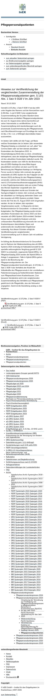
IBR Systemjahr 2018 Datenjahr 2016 (25, 579)
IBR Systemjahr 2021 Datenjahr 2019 (25, 572)
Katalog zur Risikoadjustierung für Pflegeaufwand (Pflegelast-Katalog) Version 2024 (31, 627)
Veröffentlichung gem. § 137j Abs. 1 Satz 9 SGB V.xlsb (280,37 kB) (23, 326)
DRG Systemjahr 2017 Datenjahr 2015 (26, 530)
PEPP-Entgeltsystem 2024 (16, 411)
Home (8, 654)
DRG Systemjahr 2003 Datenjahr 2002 (26, 566)
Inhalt (8, 672)
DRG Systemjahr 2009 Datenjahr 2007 (26, 551)
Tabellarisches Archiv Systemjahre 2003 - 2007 (27, 487)
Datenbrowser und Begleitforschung (20, 459)
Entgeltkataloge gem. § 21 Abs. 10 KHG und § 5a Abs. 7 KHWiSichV (24, 430)
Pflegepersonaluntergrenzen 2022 (29, 635)
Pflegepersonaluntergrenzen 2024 (29, 595)
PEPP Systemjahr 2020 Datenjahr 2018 (26, 496)
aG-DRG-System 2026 (15, 419)
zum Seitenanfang (8, 695)
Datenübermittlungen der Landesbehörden (23, 467)
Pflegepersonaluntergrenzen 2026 (19, 378)
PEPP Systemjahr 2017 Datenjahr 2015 (26, 504)
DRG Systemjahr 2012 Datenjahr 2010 (26, 543)
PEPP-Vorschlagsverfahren (16, 448)
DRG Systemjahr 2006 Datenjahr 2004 (26, 559)
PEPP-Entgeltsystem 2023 (16, 414)
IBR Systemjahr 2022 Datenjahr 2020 (25, 569)
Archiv (8, 354)
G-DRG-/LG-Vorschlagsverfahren (19, 450)
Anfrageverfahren (13, 465)
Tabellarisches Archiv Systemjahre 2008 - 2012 (27, 483)
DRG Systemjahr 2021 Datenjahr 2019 (26, 520)
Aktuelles (9, 659)
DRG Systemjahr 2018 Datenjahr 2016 (26, 527)
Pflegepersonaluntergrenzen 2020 (29, 641)
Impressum (10, 667)
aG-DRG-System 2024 (15, 424)
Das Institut (10, 371)
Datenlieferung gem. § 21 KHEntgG (20, 442)
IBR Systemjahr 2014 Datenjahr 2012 (25, 590)
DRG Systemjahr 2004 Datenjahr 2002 (26, 564)
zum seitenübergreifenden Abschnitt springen (24, 66)
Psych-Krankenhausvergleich (17, 403)
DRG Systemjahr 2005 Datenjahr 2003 (26, 561)
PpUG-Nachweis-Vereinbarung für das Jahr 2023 (31, 614)
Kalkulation (10, 457)
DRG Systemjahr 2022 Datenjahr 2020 (26, 517)
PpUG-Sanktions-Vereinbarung (28, 622)
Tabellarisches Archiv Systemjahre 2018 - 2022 (27, 475)
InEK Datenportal (13, 376)
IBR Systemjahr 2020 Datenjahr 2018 (25, 574)
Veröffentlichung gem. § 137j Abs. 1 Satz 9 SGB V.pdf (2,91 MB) (23, 305)
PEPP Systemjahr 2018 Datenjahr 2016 (26, 501)
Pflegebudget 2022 (13, 389)
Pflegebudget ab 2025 (15, 384)
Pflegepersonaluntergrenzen (17, 357)
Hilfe (8, 675)
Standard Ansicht (17, 47)
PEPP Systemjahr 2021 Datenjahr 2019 (26, 494)
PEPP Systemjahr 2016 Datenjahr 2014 (26, 507)
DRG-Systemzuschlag (14, 440)
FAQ (8, 470)
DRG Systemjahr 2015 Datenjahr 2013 (26, 535)
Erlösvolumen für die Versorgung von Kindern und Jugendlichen (24, 436)
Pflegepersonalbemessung (16, 397)
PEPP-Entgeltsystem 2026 (16, 406)
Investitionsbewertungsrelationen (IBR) (21, 433)
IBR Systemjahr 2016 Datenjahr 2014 (25, 585)
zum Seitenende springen (16, 69)
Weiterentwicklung (28, 619)
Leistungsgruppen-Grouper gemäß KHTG (22, 373)
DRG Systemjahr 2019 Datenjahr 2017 (26, 525)
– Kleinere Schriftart (19, 42)
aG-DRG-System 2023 (15, 427)
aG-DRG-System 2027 (15, 416)
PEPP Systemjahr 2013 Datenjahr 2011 (26, 514)
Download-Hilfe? (9, 308)
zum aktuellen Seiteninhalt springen (20, 58)
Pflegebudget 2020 (13, 394)
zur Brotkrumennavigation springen (20, 61)
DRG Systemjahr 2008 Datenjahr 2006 (26, 553)
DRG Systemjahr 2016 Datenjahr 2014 (26, 533)
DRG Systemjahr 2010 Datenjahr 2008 (26, 548)
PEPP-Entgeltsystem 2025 (16, 408)
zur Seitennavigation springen (18, 63)
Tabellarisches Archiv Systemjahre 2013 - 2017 (27, 479)
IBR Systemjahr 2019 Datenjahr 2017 (25, 577)
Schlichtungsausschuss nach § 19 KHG (21, 462)
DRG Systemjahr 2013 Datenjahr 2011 (26, 540)
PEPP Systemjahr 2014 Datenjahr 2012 (26, 512)
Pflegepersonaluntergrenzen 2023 (29, 598)
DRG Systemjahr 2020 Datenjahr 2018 (26, 522)
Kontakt (9, 656)
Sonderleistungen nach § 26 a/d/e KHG (21, 445)
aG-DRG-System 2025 (15, 421)
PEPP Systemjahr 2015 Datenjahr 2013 (26, 509)
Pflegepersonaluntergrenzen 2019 (29, 643)
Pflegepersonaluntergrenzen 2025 (19, 381)
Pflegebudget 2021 (13, 391)
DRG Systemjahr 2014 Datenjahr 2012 (26, 538)
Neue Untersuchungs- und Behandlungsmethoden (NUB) (18, 453)
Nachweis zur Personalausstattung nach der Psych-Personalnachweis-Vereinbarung (23, 400)
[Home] (22, 8)
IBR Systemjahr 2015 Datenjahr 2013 (25, 587)
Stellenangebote (12, 662)
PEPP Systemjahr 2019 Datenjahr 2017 (26, 499)
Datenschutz (11, 669)
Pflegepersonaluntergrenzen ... (18, 359)
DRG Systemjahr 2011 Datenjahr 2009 (26, 546)
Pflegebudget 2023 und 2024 (17, 386)
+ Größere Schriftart (19, 39)
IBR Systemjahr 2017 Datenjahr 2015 (25, 582)
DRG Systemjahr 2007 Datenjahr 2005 (26, 556)
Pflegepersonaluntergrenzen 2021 (29, 638)
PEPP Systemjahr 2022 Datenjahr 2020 (26, 491)
